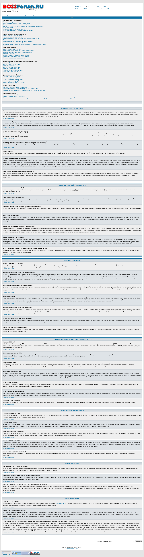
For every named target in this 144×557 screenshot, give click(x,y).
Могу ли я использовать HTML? (12, 64)
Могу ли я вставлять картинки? (12, 67)
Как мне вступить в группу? (11, 81)
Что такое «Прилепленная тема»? (13, 70)
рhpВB (68, 547)
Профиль (79, 8)
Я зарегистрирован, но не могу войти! (14, 29)
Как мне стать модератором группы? (14, 82)
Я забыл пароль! (8, 28)
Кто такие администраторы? (11, 76)
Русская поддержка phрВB (72, 548)
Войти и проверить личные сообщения (95, 8)
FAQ (77, 6)
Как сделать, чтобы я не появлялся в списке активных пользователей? (24, 26)
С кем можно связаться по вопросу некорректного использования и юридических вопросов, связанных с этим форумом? (39, 98)
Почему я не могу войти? (10, 22)
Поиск (83, 6)
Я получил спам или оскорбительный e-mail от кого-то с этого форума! (24, 90)
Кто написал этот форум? (10, 95)
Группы (100, 6)
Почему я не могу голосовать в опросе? (14, 58)
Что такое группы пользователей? (13, 79)
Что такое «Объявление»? (11, 68)
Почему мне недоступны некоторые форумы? (16, 56)
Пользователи (91, 6)
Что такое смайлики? (9, 66)
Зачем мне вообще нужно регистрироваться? (16, 23)
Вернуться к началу (8, 118)
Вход (109, 8)
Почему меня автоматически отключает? (15, 25)
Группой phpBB (59, 503)
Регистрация (108, 6)
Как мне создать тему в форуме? (12, 49)
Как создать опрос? (8, 53)
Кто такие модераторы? (10, 78)
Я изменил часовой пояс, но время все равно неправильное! (21, 38)
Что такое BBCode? (8, 63)
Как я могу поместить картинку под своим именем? (18, 41)
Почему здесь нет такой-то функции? (14, 96)
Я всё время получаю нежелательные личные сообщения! (20, 88)
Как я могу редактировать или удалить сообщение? (18, 50)
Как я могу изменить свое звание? (13, 43)
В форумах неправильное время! (12, 37)
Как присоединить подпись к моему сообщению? (17, 52)
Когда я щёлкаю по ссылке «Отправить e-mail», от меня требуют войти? (24, 44)
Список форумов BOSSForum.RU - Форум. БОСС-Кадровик (19, 15)
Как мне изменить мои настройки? (13, 35)
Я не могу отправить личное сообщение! (15, 87)
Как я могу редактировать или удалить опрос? (16, 55)
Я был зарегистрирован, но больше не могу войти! (18, 30)
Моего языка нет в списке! (10, 40)
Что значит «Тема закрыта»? (11, 71)
